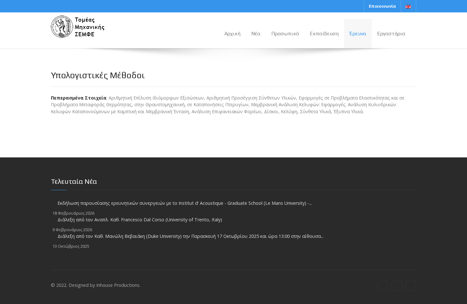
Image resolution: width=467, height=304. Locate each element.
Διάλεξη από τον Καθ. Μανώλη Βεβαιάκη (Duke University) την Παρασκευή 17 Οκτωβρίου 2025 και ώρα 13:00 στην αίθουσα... (191, 236)
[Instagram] (410, 285)
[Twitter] (396, 285)
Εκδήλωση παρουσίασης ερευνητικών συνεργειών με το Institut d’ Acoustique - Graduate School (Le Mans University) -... (185, 203)
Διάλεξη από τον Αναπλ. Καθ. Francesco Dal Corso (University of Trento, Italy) (140, 220)
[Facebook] (382, 285)
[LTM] (89, 26)
